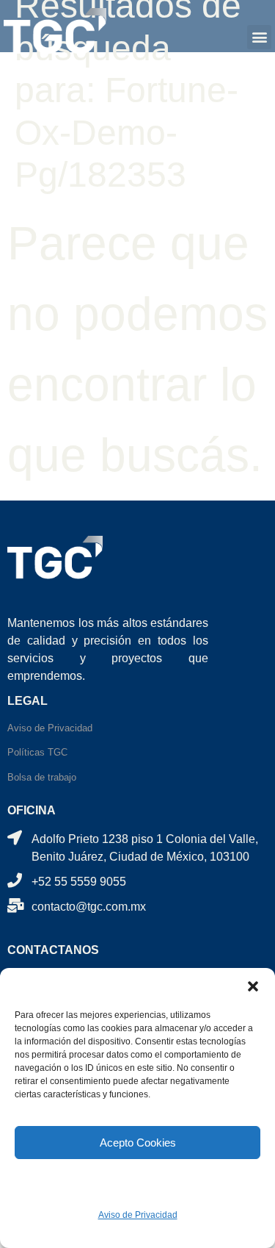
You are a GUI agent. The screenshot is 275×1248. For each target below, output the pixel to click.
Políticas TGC (37, 752)
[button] (253, 986)
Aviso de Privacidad (137, 1215)
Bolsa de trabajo (41, 777)
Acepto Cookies (138, 1142)
